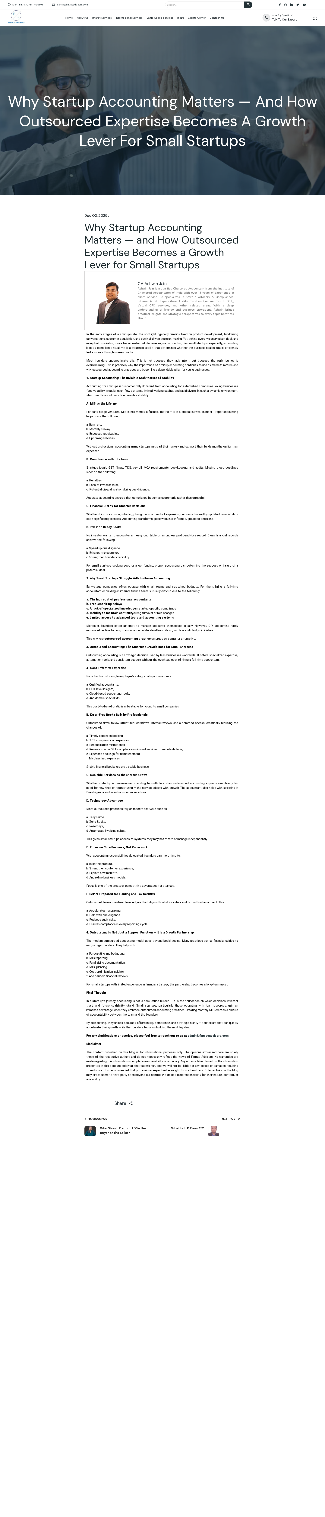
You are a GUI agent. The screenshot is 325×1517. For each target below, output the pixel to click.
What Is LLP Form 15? (187, 1128)
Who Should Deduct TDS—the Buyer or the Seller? (123, 1130)
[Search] (248, 5)
